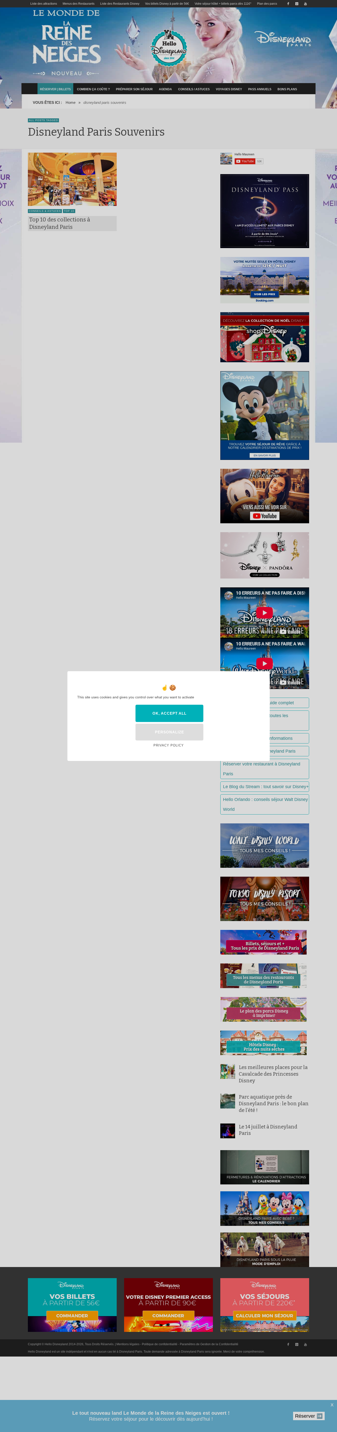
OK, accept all (169, 713)
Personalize (169, 732)
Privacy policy (168, 745)
